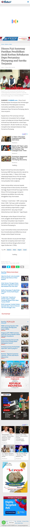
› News (10, 44)
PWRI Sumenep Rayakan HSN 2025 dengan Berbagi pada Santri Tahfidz (9, 327)
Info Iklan (19, 521)
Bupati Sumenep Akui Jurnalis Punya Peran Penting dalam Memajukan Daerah (9, 341)
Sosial (24, 249)
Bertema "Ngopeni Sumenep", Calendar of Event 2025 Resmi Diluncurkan (10, 355)
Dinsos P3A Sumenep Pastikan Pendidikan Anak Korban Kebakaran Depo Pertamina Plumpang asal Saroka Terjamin (15, 56)
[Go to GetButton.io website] (3, 525)
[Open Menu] (28, 2)
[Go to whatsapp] (4, 522)
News (14, 249)
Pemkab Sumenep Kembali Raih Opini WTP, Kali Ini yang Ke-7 (10, 347)
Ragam (19, 249)
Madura (9, 249)
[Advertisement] (15, 21)
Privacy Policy (25, 521)
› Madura (6, 44)
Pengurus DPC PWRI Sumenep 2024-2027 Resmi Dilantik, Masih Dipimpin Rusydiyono (10, 334)
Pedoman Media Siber (18, 523)
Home (2, 44)
